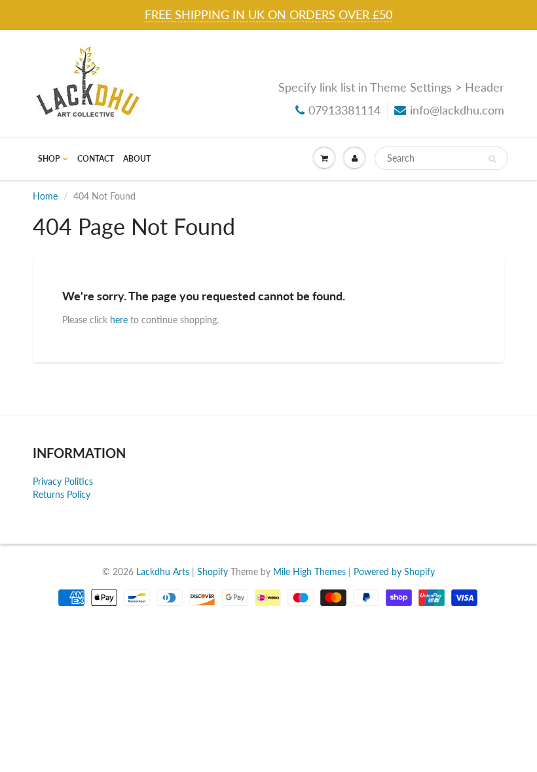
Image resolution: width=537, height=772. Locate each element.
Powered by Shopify (394, 571)
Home (45, 196)
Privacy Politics (63, 481)
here (119, 319)
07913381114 (344, 110)
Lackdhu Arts (162, 571)
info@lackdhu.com (457, 110)
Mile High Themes (309, 571)
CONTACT (95, 159)
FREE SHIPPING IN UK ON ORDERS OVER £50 (268, 14)
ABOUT (137, 159)
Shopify (212, 571)
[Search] (492, 159)
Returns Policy (61, 494)
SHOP (49, 159)
